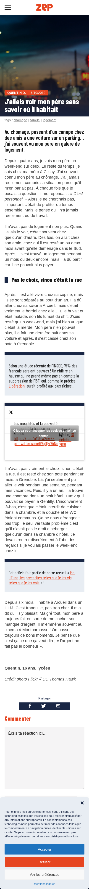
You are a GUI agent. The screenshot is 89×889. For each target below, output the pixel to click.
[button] (82, 803)
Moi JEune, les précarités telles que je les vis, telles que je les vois (42, 577)
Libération (17, 385)
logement (49, 120)
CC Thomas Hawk (59, 679)
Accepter (44, 849)
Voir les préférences (44, 874)
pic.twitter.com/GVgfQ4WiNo (36, 443)
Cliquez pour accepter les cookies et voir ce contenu (44, 433)
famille (35, 120)
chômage (20, 120)
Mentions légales (44, 884)
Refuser (44, 862)
